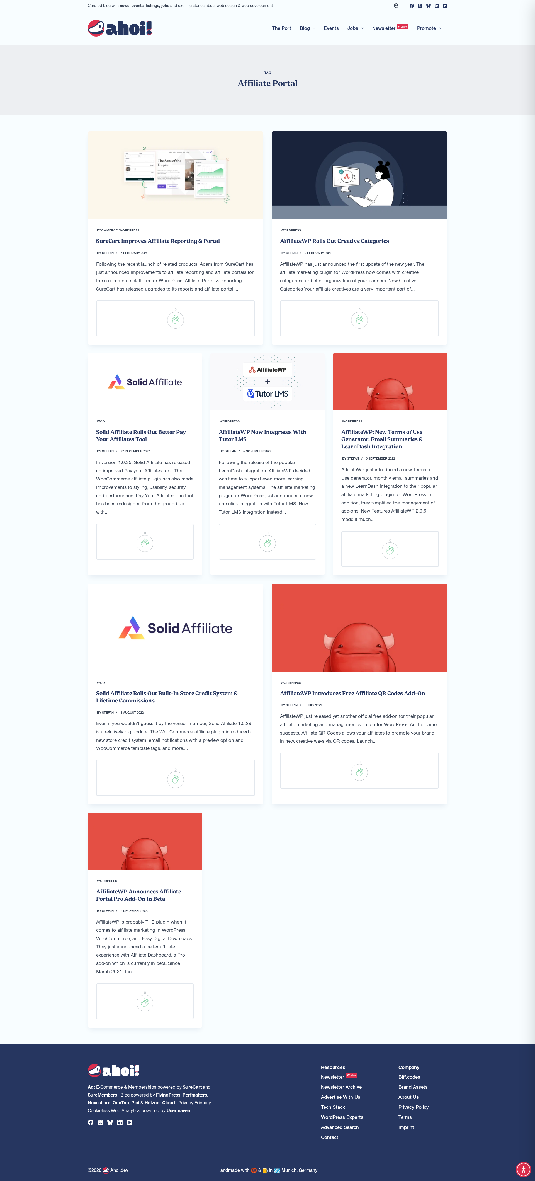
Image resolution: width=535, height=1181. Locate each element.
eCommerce (107, 230)
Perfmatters (195, 1094)
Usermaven (178, 1110)
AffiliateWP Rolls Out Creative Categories (334, 241)
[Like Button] (175, 320)
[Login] (396, 5)
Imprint (406, 1127)
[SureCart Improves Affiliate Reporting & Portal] (175, 175)
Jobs (352, 28)
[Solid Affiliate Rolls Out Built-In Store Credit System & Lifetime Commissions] (175, 628)
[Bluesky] (428, 6)
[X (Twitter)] (420, 6)
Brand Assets (413, 1087)
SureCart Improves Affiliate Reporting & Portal (158, 241)
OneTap (121, 1102)
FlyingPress (168, 1094)
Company (408, 1067)
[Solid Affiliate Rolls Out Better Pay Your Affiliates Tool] (145, 381)
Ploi (135, 1102)
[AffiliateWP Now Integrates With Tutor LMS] (267, 381)
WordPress (129, 230)
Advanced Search (340, 1127)
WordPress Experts (342, 1117)
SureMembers (102, 1094)
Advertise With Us (340, 1097)
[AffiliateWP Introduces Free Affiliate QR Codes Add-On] (359, 628)
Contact (329, 1137)
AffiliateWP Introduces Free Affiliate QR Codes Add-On (352, 693)
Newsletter (389, 28)
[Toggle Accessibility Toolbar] (523, 1169)
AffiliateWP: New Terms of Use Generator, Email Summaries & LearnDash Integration (382, 439)
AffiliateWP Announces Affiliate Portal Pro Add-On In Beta (138, 895)
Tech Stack (333, 1107)
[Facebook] (412, 6)
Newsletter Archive (341, 1087)
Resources (333, 1067)
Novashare (99, 1102)
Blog (305, 28)
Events (331, 28)
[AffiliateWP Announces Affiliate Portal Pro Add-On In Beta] (145, 841)
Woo (101, 421)
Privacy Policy (413, 1107)
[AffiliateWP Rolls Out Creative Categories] (359, 175)
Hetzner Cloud (160, 1102)
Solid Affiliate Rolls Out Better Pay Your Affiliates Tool (141, 435)
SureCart (192, 1087)
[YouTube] (445, 6)
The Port (281, 28)
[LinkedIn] (437, 6)
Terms (405, 1117)
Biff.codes (409, 1077)
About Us (408, 1097)
